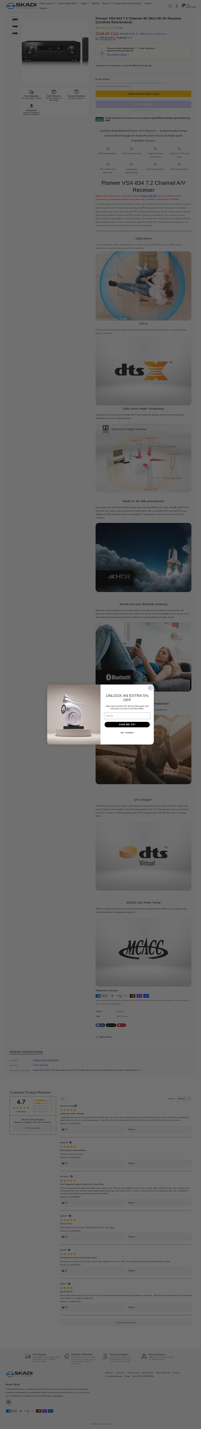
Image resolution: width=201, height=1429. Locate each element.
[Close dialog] (150, 688)
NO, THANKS (127, 733)
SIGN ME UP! (127, 724)
